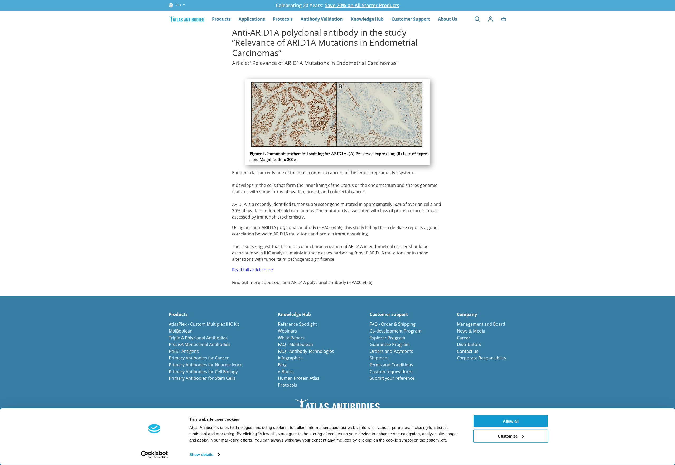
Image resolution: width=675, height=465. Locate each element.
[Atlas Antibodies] (186, 19)
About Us (447, 19)
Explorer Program (387, 338)
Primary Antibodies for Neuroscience (205, 365)
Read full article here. (253, 270)
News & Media (471, 331)
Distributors (469, 344)
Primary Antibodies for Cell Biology (203, 371)
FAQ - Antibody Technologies (306, 351)
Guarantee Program (390, 344)
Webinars (287, 331)
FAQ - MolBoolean (295, 344)
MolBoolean (180, 331)
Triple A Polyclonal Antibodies (198, 338)
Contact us (467, 351)
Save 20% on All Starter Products (362, 5)
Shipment (379, 358)
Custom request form (391, 371)
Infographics (290, 358)
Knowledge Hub (367, 19)
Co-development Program (395, 331)
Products (221, 19)
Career (463, 338)
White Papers (291, 338)
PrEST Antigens (184, 351)
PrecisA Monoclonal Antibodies (199, 344)
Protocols (283, 19)
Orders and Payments (391, 351)
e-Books (286, 371)
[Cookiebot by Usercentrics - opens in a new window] (154, 455)
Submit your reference (392, 378)
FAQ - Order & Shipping (393, 324)
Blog (282, 365)
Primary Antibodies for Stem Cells (202, 378)
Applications (252, 19)
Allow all (511, 421)
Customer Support (411, 19)
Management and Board (481, 324)
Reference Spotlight (297, 324)
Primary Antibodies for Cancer (199, 358)
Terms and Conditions (391, 365)
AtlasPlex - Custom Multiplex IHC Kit (204, 324)
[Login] (490, 19)
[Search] (477, 19)
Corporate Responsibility (481, 358)
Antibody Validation (322, 19)
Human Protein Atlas (298, 378)
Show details (201, 454)
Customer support (389, 314)
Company (467, 314)
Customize (508, 436)
